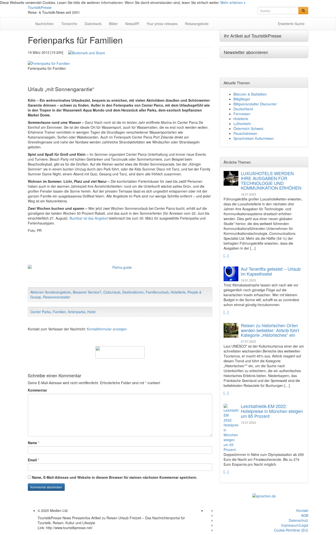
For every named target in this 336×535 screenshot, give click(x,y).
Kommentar (37, 390)
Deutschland (243, 108)
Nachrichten (44, 23)
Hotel (91, 311)
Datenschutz (298, 520)
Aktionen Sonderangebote (50, 292)
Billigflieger (241, 99)
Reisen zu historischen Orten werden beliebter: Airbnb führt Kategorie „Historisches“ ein (270, 330)
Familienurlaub (157, 292)
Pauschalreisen (245, 133)
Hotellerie (178, 292)
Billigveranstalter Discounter (255, 103)
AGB (304, 515)
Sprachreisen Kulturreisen (253, 138)
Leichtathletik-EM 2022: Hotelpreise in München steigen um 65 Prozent (272, 411)
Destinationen (133, 292)
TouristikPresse (40, 7)
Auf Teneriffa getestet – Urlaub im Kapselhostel (271, 271)
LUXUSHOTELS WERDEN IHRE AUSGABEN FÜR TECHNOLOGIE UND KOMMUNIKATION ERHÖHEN (271, 180)
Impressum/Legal (294, 525)
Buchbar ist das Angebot (89, 218)
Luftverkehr (242, 123)
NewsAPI (132, 23)
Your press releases (162, 23)
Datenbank (93, 23)
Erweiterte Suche (291, 23)
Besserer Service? (87, 292)
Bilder (113, 23)
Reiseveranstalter (56, 297)
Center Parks (40, 311)
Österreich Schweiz (248, 128)
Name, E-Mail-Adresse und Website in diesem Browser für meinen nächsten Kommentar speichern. (114, 477)
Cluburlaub (111, 292)
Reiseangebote (197, 23)
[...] (226, 255)
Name (32, 442)
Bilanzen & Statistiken (250, 94)
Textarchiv (69, 23)
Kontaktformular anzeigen (107, 328)
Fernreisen (241, 113)
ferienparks (76, 311)
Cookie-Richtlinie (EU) (291, 530)
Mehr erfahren (231, 2)
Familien (59, 311)
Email (32, 459)
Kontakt (302, 510)
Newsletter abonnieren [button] (246, 52)
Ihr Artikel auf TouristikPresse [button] (252, 35)
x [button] (244, 2)
